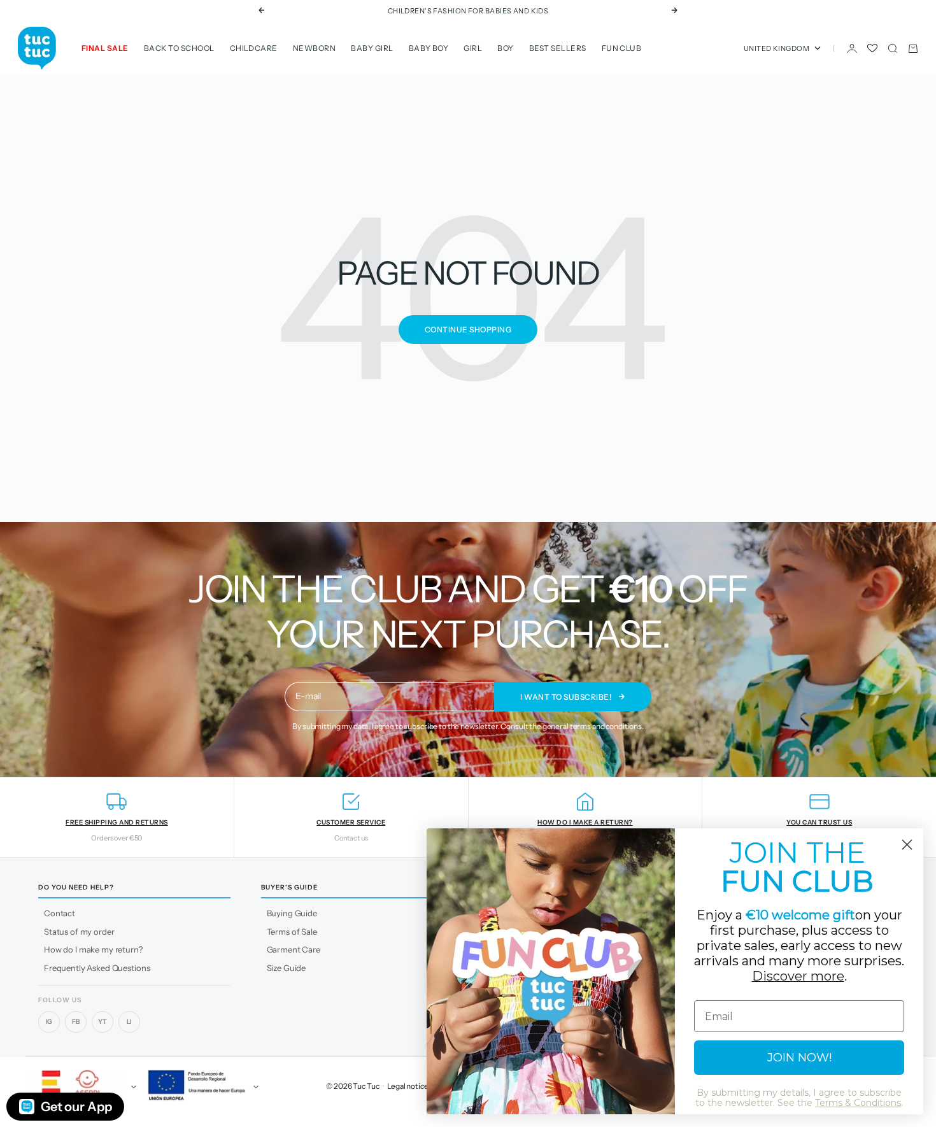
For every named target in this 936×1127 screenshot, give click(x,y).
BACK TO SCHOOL (179, 48)
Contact (59, 913)
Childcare (254, 48)
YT (102, 1021)
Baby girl (372, 48)
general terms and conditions (592, 726)
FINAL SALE (105, 48)
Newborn (314, 48)
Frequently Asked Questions (97, 968)
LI (129, 1021)
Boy (505, 48)
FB (76, 1021)
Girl (473, 48)
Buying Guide (292, 913)
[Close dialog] (907, 844)
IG (49, 1021)
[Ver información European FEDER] (201, 1087)
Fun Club (622, 48)
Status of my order (79, 931)
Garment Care (293, 949)
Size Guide (286, 968)
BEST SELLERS (557, 48)
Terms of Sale (292, 931)
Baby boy (429, 48)
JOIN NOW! (799, 1058)
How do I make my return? (93, 949)
